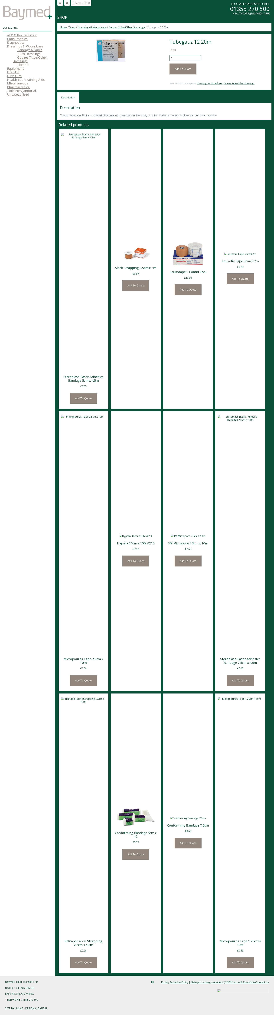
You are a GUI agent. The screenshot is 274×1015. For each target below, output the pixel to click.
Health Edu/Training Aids (26, 79)
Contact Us (262, 982)
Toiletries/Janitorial (21, 91)
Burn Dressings (29, 54)
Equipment (15, 68)
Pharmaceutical (18, 87)
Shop (62, 17)
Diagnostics (15, 42)
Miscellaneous (17, 83)
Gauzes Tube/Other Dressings (30, 59)
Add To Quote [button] (83, 398)
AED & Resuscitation (22, 35)
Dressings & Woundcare (25, 46)
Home (63, 27)
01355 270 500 (250, 9)
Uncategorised (18, 94)
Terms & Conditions (244, 982)
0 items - (81, 3)
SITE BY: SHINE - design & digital (26, 1008)
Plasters (23, 65)
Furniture (14, 76)
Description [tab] (68, 97)
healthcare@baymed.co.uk (251, 13)
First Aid (13, 72)
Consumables (17, 39)
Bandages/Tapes (29, 50)
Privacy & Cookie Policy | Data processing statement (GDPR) (196, 982)
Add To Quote (183, 69)
